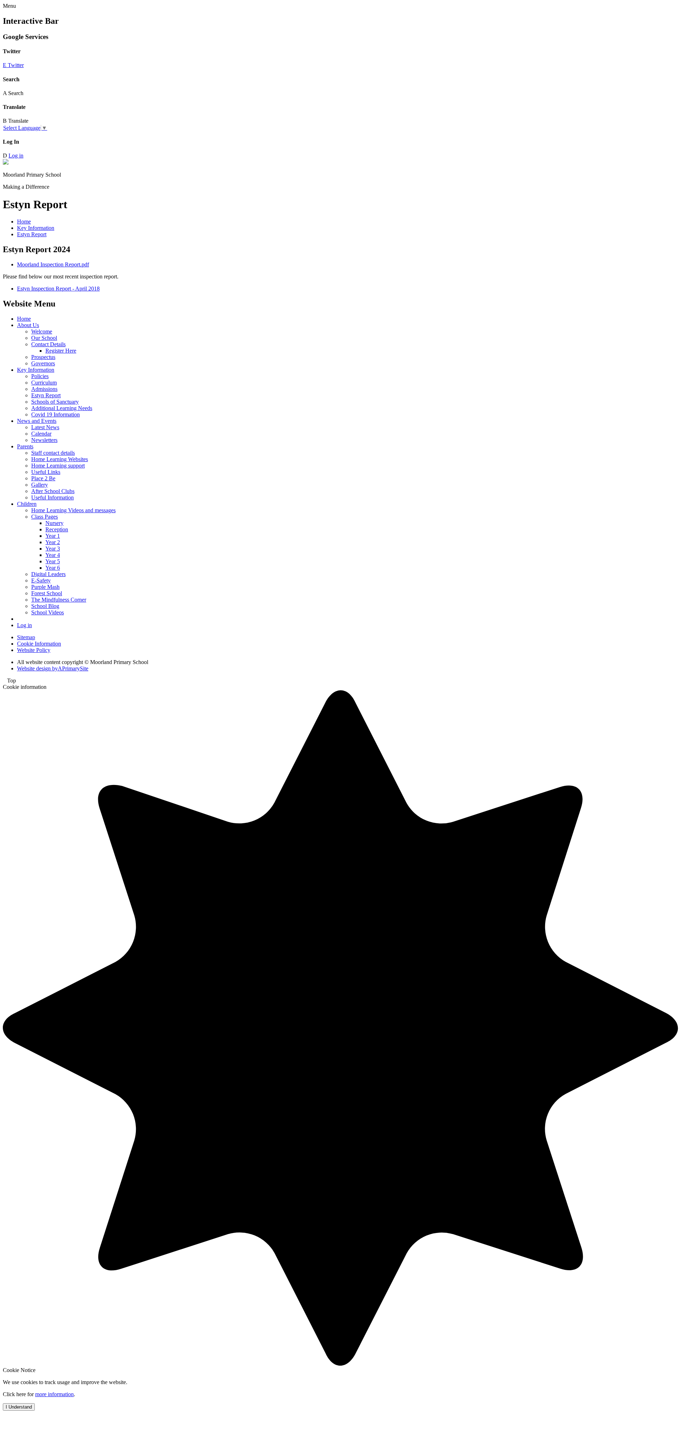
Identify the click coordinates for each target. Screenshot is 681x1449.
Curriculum (44, 383)
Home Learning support (58, 466)
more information (54, 1394)
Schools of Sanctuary (55, 402)
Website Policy (33, 650)
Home (24, 222)
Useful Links (45, 472)
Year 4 (52, 555)
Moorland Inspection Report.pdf (53, 264)
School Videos (47, 612)
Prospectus (43, 357)
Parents (25, 446)
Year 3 (52, 549)
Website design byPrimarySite (52, 668)
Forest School (46, 593)
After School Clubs (52, 491)
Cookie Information (39, 644)
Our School (44, 338)
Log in (16, 156)
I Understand (19, 1407)
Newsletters (44, 440)
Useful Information (52, 497)
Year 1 (52, 536)
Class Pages (44, 517)
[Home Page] (6, 163)
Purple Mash (45, 587)
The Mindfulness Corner (58, 600)
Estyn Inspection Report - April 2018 (58, 289)
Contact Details (48, 344)
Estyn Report (31, 234)
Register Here (60, 351)
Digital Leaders (48, 574)
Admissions (44, 389)
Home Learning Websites (59, 459)
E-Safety (41, 580)
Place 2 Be (43, 478)
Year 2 (52, 542)
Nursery (54, 523)
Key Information (35, 228)
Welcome (41, 331)
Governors (43, 363)
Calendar (41, 434)
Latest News (45, 427)
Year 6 (52, 568)
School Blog (45, 606)
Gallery (39, 485)
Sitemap (26, 637)
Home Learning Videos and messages (73, 510)
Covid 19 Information (55, 414)
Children (27, 504)
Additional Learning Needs (61, 408)
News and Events (36, 421)
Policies (40, 376)
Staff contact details (53, 453)
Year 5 (52, 561)
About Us (28, 325)
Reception (56, 529)
